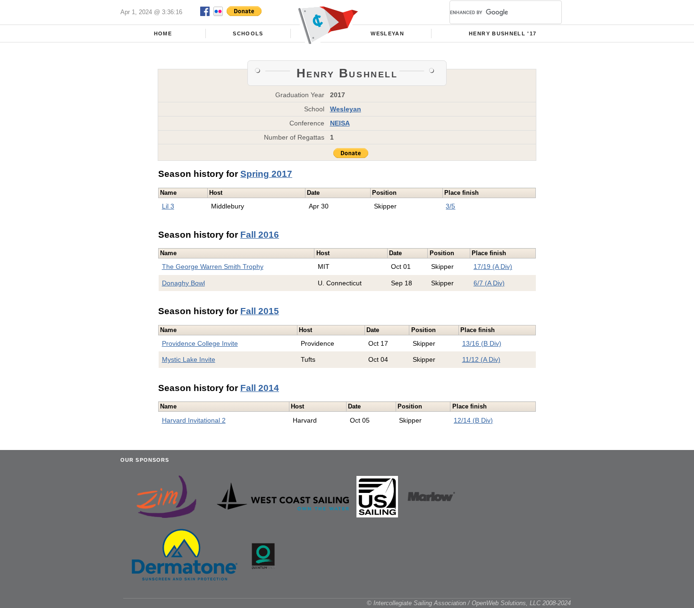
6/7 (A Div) (489, 283)
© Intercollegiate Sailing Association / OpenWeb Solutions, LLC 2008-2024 (469, 603)
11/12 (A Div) (481, 359)
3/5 (450, 206)
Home (163, 33)
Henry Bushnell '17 (502, 33)
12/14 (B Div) (473, 420)
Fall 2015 (259, 311)
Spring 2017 (266, 174)
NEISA (340, 123)
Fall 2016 (259, 235)
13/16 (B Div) (481, 343)
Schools (248, 33)
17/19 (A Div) (493, 266)
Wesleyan (387, 33)
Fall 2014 (259, 388)
